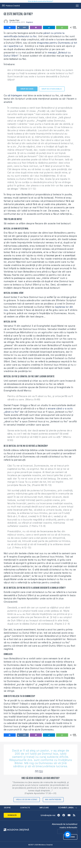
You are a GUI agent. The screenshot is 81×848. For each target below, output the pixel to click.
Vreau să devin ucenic (26, 799)
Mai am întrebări (53, 799)
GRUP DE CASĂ (27, 89)
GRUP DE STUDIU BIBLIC (52, 89)
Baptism (29, 22)
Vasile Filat (14, 20)
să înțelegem (14, 95)
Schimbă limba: (66, 807)
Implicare (44, 808)
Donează (12, 815)
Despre (7, 808)
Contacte (25, 808)
